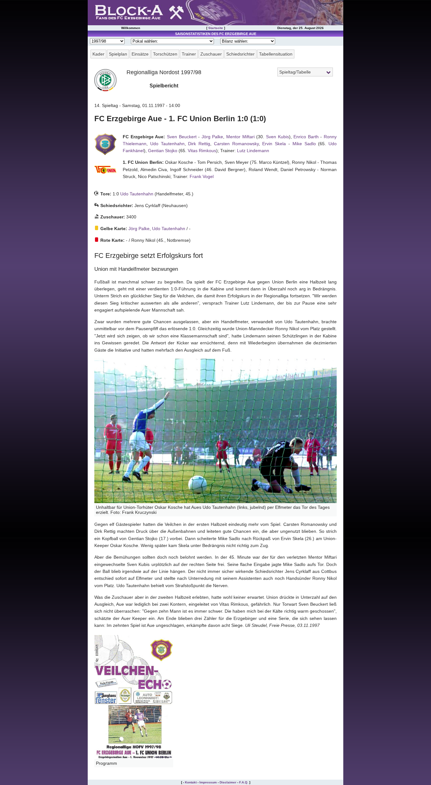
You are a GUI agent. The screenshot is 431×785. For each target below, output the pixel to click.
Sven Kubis (277, 136)
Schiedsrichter (240, 53)
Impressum (208, 782)
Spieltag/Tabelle (295, 71)
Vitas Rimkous (202, 150)
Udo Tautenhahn (167, 143)
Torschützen (165, 53)
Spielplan (118, 53)
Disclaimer (228, 782)
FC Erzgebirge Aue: (144, 136)
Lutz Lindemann (253, 150)
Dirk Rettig (199, 143)
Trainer (189, 53)
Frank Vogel (202, 176)
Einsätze (140, 53)
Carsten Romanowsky (236, 143)
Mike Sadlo (304, 143)
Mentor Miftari (240, 136)
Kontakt (191, 782)
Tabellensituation (275, 53)
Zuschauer (211, 53)
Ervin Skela (274, 143)
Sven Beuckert (182, 136)
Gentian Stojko (162, 150)
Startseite (215, 28)
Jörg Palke (212, 136)
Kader (98, 53)
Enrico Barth (306, 136)
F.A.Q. (243, 782)
